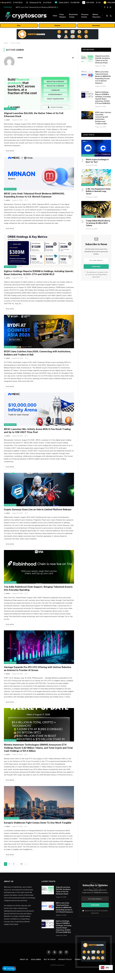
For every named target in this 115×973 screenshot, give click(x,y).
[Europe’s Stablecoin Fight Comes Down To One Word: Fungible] (39, 802)
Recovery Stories (84, 16)
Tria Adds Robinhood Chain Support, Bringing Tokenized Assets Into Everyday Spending (38, 588)
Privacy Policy (102, 274)
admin (20, 57)
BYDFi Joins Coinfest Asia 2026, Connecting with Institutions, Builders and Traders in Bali (37, 353)
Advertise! (96, 25)
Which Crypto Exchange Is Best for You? (97, 160)
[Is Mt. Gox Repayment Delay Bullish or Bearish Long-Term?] (96, 177)
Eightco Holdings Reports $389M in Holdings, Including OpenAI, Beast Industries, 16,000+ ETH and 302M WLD (39, 273)
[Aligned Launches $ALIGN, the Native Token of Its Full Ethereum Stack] (39, 93)
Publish (57, 25)
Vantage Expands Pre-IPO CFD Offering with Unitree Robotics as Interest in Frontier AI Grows (37, 669)
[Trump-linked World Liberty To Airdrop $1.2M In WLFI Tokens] (96, 209)
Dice (19, 25)
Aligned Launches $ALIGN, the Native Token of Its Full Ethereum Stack (33, 115)
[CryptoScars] (25, 16)
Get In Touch (50, 959)
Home (55, 16)
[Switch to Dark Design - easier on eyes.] (110, 16)
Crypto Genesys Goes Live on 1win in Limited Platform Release (37, 509)
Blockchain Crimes (73, 16)
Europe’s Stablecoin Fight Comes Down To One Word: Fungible (37, 822)
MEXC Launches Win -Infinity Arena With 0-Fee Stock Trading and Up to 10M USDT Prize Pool (37, 431)
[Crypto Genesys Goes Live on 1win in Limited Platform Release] (39, 489)
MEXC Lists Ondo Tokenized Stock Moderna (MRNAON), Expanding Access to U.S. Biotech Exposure (38, 7)
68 (21, 864)
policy (106, 911)
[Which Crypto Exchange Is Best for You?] (96, 148)
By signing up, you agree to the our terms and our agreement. (96, 274)
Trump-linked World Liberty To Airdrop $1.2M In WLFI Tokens (98, 223)
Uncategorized (88, 155)
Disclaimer (36, 959)
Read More (10, 151)
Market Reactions (96, 16)
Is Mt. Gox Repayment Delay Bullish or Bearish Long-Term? (98, 191)
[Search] (107, 15)
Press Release (62, 16)
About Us (24, 959)
